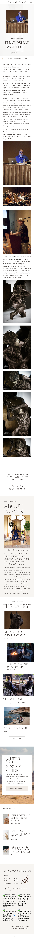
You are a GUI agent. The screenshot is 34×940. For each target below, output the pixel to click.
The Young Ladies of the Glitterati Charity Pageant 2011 (17, 476)
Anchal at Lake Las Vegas (16, 480)
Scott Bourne (10, 85)
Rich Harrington (12, 100)
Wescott (19, 273)
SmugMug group (24, 83)
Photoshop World (8, 64)
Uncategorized (17, 38)
